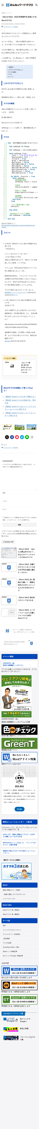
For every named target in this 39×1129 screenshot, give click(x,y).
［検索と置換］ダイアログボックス (14, 894)
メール (4, 501)
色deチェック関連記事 (10, 951)
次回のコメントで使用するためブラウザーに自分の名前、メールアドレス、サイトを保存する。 (19, 519)
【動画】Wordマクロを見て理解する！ (20, 397)
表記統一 (16, 26)
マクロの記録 (7, 942)
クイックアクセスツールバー (12, 929)
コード (5, 444)
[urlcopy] (32, 437)
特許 (4, 925)
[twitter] (7, 437)
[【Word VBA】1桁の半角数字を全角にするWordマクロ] (22, 437)
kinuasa (7, 341)
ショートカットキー (9, 898)
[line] (27, 437)
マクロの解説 (12, 72)
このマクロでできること (15, 70)
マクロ (10, 74)
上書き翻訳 (6, 938)
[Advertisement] (18, 1059)
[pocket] (17, 437)
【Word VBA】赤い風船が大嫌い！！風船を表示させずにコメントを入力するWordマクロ (26, 585)
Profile (19, 809)
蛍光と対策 (24, 1028)
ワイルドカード (8, 26)
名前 (3, 493)
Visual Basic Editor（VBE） (11, 947)
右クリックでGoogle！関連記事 (13, 955)
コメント (11, 76)
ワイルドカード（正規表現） (12, 934)
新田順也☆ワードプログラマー (16, 292)
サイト (4, 509)
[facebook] (12, 437)
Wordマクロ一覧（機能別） (11, 914)
